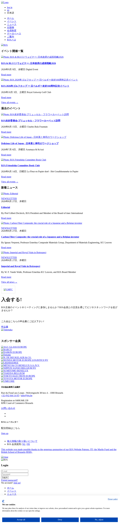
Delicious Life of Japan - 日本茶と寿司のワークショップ (30, 143)
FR (28, 444)
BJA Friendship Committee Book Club (20, 165)
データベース (14, 33)
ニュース (11, 24)
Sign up (4, 433)
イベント (11, 21)
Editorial (5, 207)
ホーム (10, 18)
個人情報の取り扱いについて (22, 441)
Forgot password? (9, 480)
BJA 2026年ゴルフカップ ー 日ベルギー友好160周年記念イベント (35, 86)
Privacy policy (113, 499)
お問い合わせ (8, 408)
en (8, 10)
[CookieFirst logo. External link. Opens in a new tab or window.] (3, 501)
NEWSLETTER (9, 198)
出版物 (10, 27)
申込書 (4, 327)
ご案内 (10, 36)
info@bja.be (26, 395)
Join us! (17, 483)
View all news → (9, 282)
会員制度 (11, 30)
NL (23, 444)
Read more (6, 74)
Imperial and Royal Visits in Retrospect (20, 266)
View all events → (9, 102)
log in (9, 7)
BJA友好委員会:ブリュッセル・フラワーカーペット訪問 (30, 120)
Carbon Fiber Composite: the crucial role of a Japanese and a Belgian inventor (40, 237)
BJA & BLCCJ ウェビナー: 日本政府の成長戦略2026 (28, 63)
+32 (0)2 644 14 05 (10, 395)
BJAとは (11, 39)
